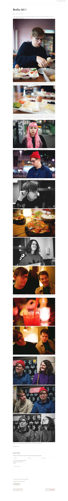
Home (58, 0)
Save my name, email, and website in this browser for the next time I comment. (19, 461)
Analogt (52, 489)
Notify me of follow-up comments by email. (21, 479)
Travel (18, 446)
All (16, 446)
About (60, 0)
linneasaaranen (19, 13)
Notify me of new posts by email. (19, 481)
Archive (62, 0)
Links (65, 0)
